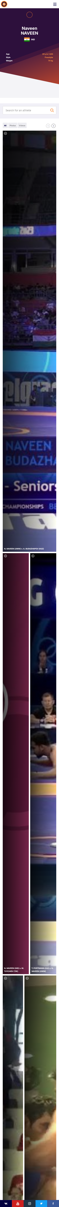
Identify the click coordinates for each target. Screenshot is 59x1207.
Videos (22, 125)
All (5, 125)
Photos (13, 125)
